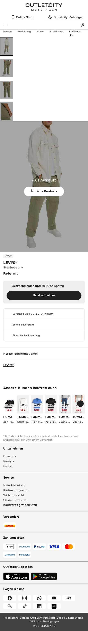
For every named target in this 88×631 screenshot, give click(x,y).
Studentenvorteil (15, 500)
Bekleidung (24, 31)
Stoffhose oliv (74, 33)
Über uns (9, 456)
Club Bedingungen (48, 621)
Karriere (8, 461)
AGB (32, 621)
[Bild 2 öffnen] (6, 68)
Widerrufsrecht (13, 495)
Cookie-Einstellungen (69, 617)
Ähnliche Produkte (44, 191)
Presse (7, 466)
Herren (7, 31)
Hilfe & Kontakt (14, 485)
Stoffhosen (56, 31)
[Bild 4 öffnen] (6, 111)
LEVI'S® (10, 263)
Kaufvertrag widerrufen (20, 505)
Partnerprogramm (15, 490)
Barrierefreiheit (45, 617)
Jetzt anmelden (44, 295)
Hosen (40, 31)
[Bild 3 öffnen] (6, 90)
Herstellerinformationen (20, 353)
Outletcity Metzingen (44, 7)
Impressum (11, 617)
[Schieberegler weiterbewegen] (80, 403)
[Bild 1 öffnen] (6, 46)
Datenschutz (27, 617)
